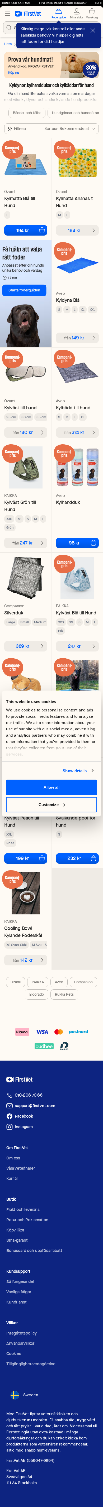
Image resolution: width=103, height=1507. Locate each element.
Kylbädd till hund (73, 407)
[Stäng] (93, 30)
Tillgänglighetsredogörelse (30, 1364)
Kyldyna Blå (67, 300)
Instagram (24, 1126)
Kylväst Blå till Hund (76, 612)
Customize (49, 804)
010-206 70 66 (29, 1095)
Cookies (13, 1353)
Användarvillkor (20, 1343)
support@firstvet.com (35, 1105)
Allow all (52, 787)
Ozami (16, 982)
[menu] (7, 13)
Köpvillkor (15, 1230)
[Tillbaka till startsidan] (28, 13)
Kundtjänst (16, 1302)
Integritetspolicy (21, 1333)
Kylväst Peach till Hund (21, 821)
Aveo (59, 982)
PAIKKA (38, 982)
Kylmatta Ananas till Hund (76, 202)
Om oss (13, 1158)
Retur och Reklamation (27, 1220)
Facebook (24, 1116)
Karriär (12, 1178)
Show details (75, 770)
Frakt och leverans (23, 1209)
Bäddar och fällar (27, 112)
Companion (83, 982)
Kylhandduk (68, 502)
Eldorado (36, 994)
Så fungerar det (20, 1281)
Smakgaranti (17, 1240)
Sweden (30, 1395)
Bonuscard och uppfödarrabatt (34, 1250)
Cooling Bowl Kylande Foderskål (23, 932)
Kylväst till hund (20, 407)
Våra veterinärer (20, 1168)
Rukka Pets (64, 994)
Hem (8, 44)
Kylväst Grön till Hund (20, 506)
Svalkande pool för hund (76, 821)
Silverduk (13, 612)
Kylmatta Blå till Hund (19, 202)
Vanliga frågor (18, 1292)
